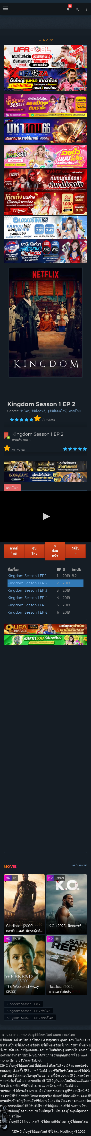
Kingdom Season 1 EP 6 (28, 612)
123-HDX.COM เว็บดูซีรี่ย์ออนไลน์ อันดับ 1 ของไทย (40, 1035)
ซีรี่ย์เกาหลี (38, 411)
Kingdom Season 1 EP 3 (27, 590)
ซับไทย (24, 411)
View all (81, 865)
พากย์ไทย (75, 411)
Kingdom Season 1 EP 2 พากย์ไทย (30, 1018)
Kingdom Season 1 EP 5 (27, 605)
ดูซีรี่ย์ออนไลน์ (57, 411)
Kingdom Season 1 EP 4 (28, 598)
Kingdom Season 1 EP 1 (27, 576)
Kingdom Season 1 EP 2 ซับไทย (28, 1011)
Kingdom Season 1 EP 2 (37, 434)
